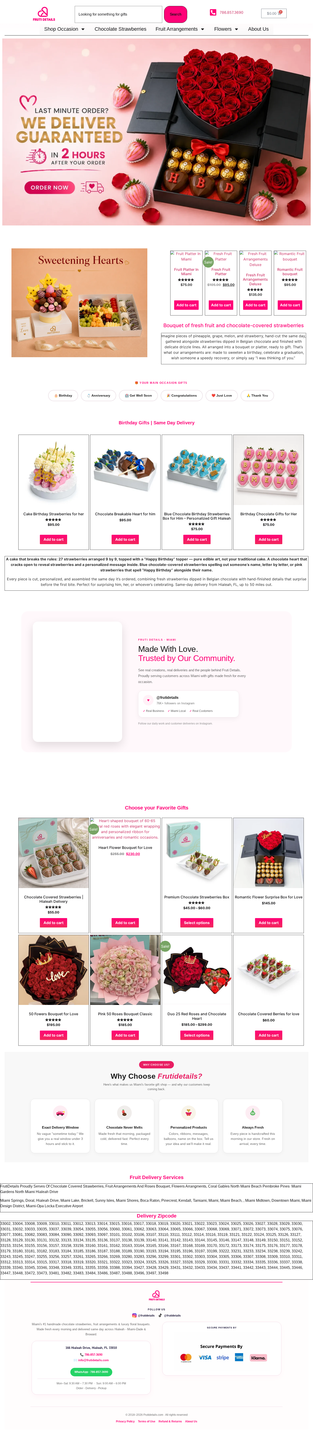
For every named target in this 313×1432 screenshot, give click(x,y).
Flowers (223, 29)
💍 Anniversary (98, 395)
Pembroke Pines (277, 1186)
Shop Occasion (61, 29)
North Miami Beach (247, 1186)
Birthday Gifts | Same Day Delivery (157, 422)
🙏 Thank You (257, 395)
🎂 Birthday (63, 395)
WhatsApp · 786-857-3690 (91, 1372)
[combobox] (118, 14)
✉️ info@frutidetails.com (91, 1360)
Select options (197, 922)
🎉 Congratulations (182, 395)
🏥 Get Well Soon (138, 395)
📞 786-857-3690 (91, 1354)
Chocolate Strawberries (120, 29)
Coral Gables (219, 1186)
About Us (258, 29)
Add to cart (186, 305)
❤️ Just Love (221, 395)
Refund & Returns (170, 1421)
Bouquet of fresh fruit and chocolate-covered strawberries (233, 325)
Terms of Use (146, 1421)
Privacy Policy (125, 1421)
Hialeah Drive (47, 1192)
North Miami (25, 1192)
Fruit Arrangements (177, 29)
